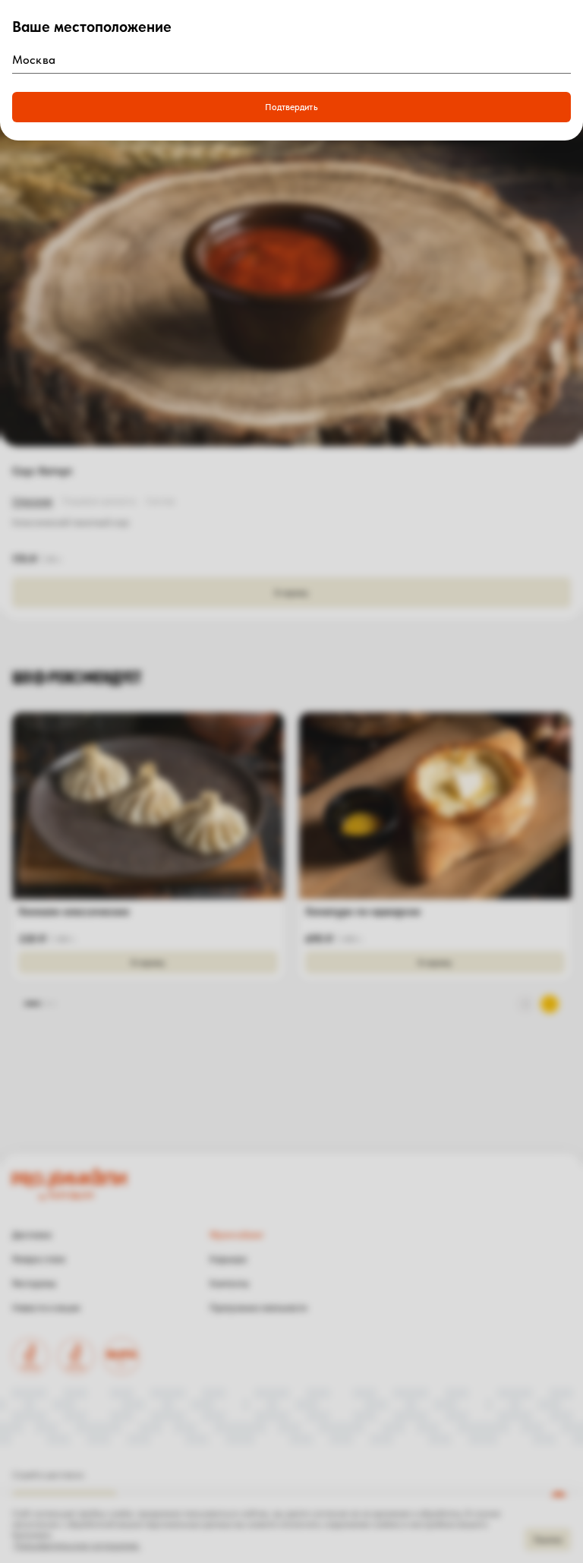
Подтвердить (291, 107)
